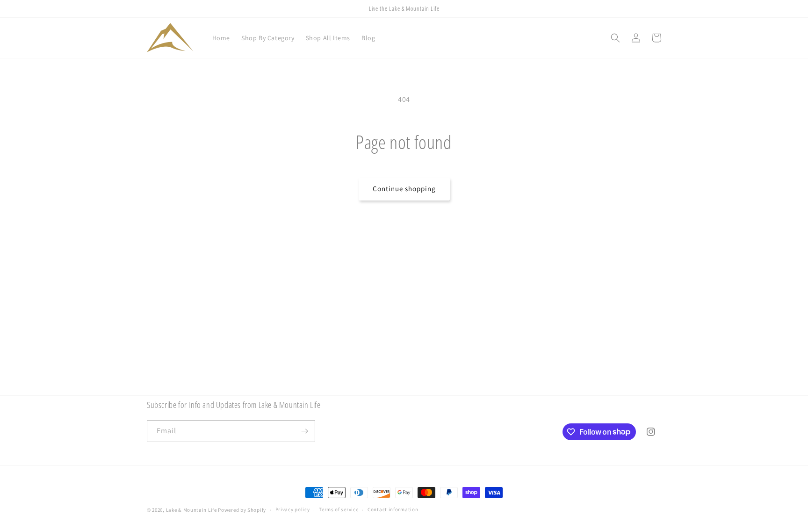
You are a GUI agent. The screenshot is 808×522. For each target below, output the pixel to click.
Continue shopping (404, 188)
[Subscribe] (304, 431)
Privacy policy (292, 509)
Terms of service (338, 509)
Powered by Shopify (242, 510)
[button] (615, 38)
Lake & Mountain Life (191, 510)
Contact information (393, 509)
